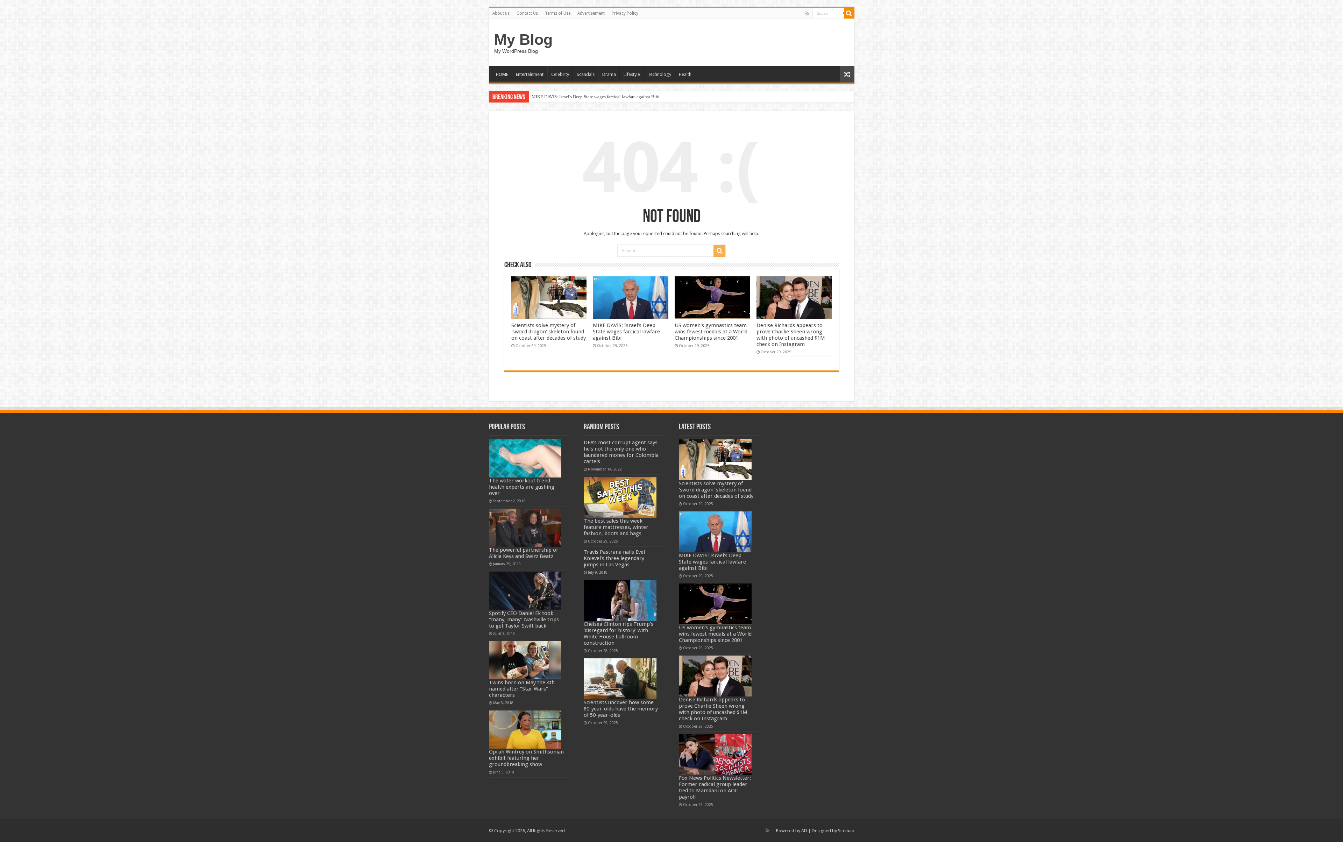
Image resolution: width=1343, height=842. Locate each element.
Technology (659, 74)
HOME (502, 74)
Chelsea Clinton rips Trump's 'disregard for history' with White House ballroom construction (618, 633)
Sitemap (846, 830)
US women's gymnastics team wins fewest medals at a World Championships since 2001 (614, 96)
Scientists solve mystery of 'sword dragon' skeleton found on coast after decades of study (548, 331)
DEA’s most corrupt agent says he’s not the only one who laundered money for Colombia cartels (621, 452)
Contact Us (527, 13)
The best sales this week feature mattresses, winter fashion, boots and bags (616, 527)
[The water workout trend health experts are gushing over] (525, 458)
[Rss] (807, 13)
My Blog (523, 39)
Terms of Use (557, 13)
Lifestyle (632, 74)
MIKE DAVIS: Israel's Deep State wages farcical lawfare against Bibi (626, 331)
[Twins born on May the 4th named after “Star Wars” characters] (525, 660)
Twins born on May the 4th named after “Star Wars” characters (522, 688)
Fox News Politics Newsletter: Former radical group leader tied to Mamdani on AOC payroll (715, 787)
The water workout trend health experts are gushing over (521, 486)
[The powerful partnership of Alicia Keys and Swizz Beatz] (525, 528)
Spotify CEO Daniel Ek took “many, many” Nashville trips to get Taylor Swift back (524, 619)
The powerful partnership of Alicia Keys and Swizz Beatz (523, 553)
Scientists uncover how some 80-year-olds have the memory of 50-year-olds (621, 708)
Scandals (586, 74)
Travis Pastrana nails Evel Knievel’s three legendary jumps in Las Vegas (614, 558)
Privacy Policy (625, 13)
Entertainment (529, 74)
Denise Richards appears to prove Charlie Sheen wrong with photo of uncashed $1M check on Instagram (790, 334)
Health (685, 74)
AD (804, 830)
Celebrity (560, 74)
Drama (609, 74)
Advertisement (591, 13)
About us (501, 13)
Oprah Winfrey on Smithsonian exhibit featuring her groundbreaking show (526, 758)
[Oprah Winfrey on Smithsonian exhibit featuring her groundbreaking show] (525, 729)
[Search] (849, 13)
